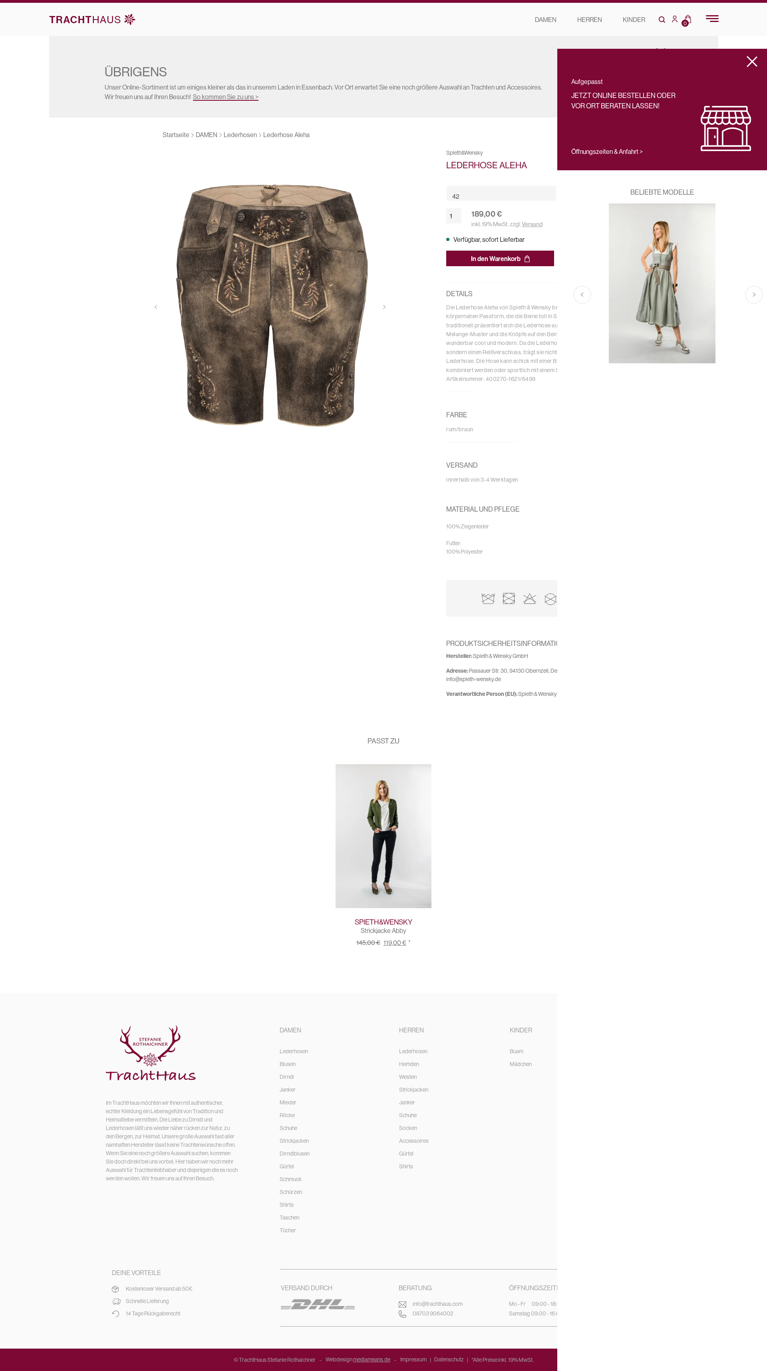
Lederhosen (294, 1051)
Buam (516, 1051)
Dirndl (287, 1076)
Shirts (287, 1204)
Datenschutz (449, 1359)
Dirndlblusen (295, 1153)
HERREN (589, 20)
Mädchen (521, 1064)
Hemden (409, 1064)
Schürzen (291, 1192)
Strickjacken (294, 1140)
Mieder (288, 1102)
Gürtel (287, 1166)
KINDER (634, 20)
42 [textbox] (455, 196)
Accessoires (414, 1140)
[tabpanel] (270, 309)
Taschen (289, 1217)
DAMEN (545, 20)
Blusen (288, 1064)
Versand (532, 224)
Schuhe (288, 1128)
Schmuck (291, 1179)
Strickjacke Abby (383, 931)
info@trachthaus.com (438, 1303)
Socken (408, 1128)
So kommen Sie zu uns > (225, 97)
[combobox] (508, 193)
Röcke (287, 1115)
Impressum (413, 1359)
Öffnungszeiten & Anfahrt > (607, 151)
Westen (408, 1076)
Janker (288, 1089)
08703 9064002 (433, 1313)
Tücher (288, 1230)
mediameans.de (371, 1359)
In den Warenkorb (496, 259)
